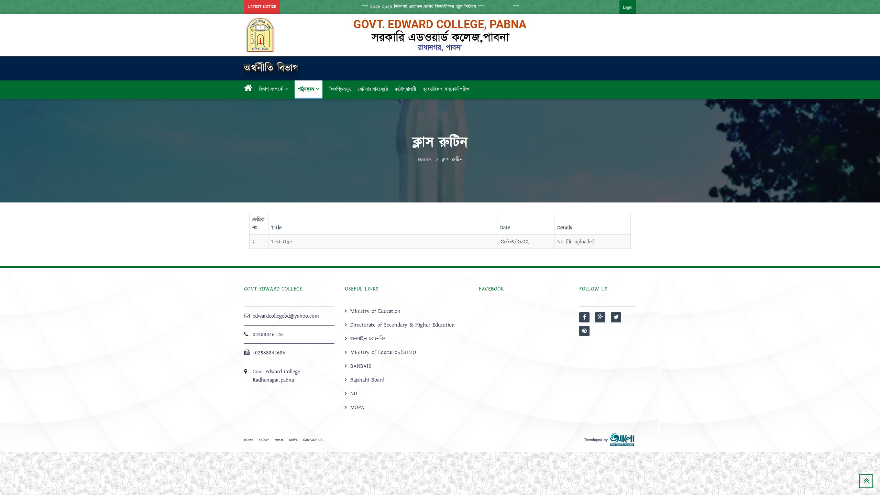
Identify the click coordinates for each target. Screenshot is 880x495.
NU (353, 393)
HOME (248, 440)
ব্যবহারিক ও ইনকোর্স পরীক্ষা (447, 89)
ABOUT (263, 440)
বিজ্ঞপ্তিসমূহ (340, 89)
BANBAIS (360, 366)
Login (627, 7)
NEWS (293, 440)
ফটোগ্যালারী (405, 89)
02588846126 (268, 334)
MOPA (357, 407)
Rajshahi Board (367, 380)
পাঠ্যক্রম (306, 89)
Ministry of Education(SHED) (383, 352)
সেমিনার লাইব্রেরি (373, 89)
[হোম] (248, 89)
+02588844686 (269, 352)
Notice (279, 440)
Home (424, 159)
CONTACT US (312, 440)
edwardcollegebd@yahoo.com (286, 316)
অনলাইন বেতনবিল (368, 338)
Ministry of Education (375, 311)
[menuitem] (621, 7)
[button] (409, 7)
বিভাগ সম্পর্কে (271, 89)
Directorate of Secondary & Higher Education (402, 325)
